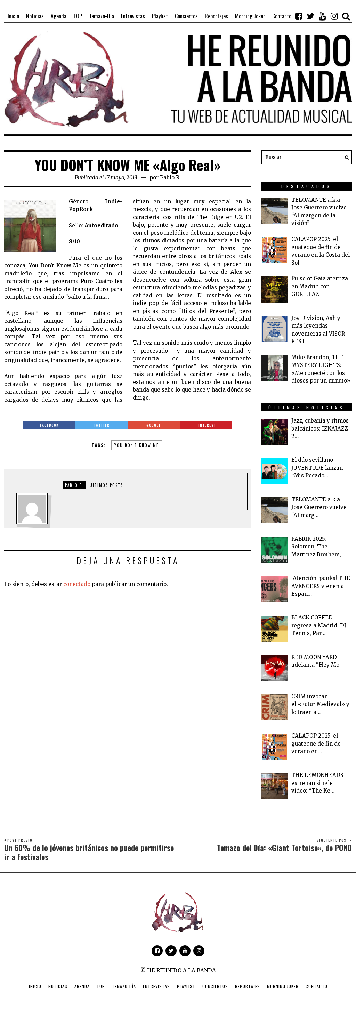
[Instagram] (334, 16)
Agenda (82, 986)
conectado (76, 584)
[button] (345, 157)
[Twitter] (310, 16)
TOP (101, 986)
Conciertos (215, 986)
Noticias (57, 986)
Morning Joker (283, 986)
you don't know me (136, 445)
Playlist (186, 986)
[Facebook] (299, 16)
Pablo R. (170, 177)
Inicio (35, 986)
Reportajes (247, 986)
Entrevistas (156, 986)
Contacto (316, 986)
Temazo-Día (124, 986)
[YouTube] (322, 16)
